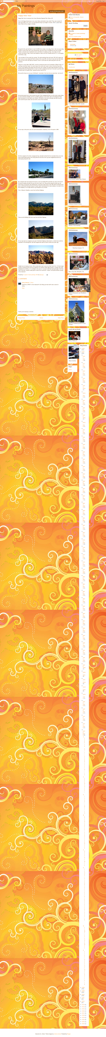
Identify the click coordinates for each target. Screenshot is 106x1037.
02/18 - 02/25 (84, 402)
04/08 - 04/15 (84, 453)
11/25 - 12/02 (84, 696)
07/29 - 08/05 (84, 571)
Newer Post (21, 318)
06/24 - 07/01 (84, 534)
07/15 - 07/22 (84, 556)
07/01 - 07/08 (84, 542)
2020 (83, 1019)
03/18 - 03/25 (84, 431)
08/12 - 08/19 (84, 586)
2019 (83, 1017)
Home (41, 318)
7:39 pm (31, 282)
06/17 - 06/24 (84, 527)
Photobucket (72, 67)
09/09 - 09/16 (84, 615)
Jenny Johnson (25, 282)
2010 (83, 994)
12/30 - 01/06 (84, 733)
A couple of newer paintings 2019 (77, 34)
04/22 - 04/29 (84, 468)
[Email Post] (47, 274)
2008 (83, 987)
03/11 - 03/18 (84, 424)
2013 (83, 1004)
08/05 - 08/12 (84, 578)
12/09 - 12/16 (84, 711)
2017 (83, 1013)
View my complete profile (75, 36)
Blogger (68, 1034)
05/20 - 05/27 (84, 497)
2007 (83, 352)
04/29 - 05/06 (84, 475)
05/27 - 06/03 (84, 505)
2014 (83, 1006)
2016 (83, 1011)
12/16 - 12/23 (84, 718)
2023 (83, 1023)
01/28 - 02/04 (84, 380)
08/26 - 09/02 (84, 600)
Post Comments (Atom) (44, 323)
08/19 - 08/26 (84, 593)
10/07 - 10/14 (84, 644)
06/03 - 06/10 (84, 512)
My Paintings (26, 5)
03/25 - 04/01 (84, 439)
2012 (83, 1001)
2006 (83, 348)
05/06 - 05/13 (84, 483)
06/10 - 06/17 (84, 520)
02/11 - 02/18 (84, 395)
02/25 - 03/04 (84, 409)
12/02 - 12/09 (84, 703)
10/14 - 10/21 (84, 652)
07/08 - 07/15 (84, 549)
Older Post (61, 318)
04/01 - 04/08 (84, 446)
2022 (83, 1021)
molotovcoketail (57, 1034)
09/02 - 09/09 (84, 608)
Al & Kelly (72, 44)
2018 (83, 1015)
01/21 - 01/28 (84, 373)
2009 (83, 991)
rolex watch (78, 56)
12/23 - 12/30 (84, 725)
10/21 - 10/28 (84, 659)
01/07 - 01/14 (84, 358)
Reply (23, 288)
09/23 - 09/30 (84, 630)
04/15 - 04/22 (84, 461)
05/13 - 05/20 (84, 490)
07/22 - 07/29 (84, 564)
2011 (83, 997)
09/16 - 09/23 (84, 622)
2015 (83, 1008)
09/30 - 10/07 (84, 637)
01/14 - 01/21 (84, 365)
